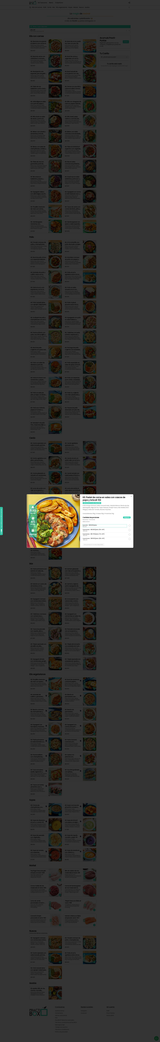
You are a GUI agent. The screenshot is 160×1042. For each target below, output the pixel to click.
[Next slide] (79, 521)
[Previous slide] (28, 521)
